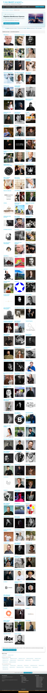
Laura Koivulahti (29, 490)
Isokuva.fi (5, 269)
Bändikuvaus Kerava (5, 658)
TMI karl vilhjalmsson (8, 59)
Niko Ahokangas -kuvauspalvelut (7, 595)
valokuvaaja (5, 690)
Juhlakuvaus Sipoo (5, 667)
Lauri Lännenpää (18, 451)
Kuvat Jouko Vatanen (30, 569)
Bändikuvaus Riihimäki (36, 660)
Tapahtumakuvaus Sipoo (20, 667)
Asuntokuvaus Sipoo (5, 665)
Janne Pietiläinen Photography (7, 308)
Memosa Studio (29, 255)
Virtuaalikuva (17, 503)
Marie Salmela (28, 516)
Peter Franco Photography (17, 517)
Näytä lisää (23, 682)
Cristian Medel (28, 294)
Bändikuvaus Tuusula (22, 658)
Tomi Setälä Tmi (18, 190)
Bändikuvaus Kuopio (39, 680)
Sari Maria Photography (30, 556)
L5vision (5, 203)
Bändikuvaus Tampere (39, 684)
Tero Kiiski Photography (19, 307)
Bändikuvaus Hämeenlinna (40, 677)
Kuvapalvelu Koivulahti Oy (8, 373)
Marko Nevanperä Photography (29, 100)
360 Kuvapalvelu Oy (7, 360)
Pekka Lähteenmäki (19, 164)
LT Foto (16, 47)
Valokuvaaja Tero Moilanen (18, 243)
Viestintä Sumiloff (18, 386)
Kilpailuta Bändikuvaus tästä (9, 649)
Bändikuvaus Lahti (39, 681)
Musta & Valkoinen (7, 190)
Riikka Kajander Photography (7, 178)
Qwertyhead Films (29, 412)
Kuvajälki (5, 608)
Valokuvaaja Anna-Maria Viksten (31, 477)
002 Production (18, 439)
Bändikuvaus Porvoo (5, 660)
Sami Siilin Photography (19, 72)
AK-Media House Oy (8, 229)
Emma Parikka (6, 412)
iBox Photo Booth (7, 633)
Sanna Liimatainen (29, 581)
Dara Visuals (28, 620)
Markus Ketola (7, 516)
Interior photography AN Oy (30, 203)
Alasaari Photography (8, 569)
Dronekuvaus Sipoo (13, 665)
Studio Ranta (28, 85)
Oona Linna (17, 229)
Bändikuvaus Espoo (28, 660)
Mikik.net (28, 451)
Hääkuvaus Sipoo (19, 665)
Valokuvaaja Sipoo (35, 667)
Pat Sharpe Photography (20, 34)
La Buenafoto (6, 543)
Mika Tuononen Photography (7, 335)
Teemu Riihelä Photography (17, 491)
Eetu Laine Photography (30, 269)
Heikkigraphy (6, 85)
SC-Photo (5, 581)
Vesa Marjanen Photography (18, 113)
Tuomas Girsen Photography (18, 86)
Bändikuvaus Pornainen (13, 658)
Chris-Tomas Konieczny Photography (19, 373)
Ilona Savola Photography (17, 178)
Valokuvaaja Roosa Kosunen (7, 530)
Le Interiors (6, 476)
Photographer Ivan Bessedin (7, 387)
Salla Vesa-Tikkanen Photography (8, 400)
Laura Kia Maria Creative (7, 282)
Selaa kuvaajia (23, 677)
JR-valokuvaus (6, 138)
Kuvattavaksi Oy (29, 360)
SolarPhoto (17, 151)
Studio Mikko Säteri (30, 164)
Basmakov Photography (8, 439)
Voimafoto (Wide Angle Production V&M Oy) (8, 321)
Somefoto (6, 490)
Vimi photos (6, 47)
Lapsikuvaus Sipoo (12, 667)
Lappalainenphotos (18, 595)
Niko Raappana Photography (7, 504)
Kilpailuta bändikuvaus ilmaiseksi (11, 23)
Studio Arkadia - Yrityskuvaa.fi (7, 295)
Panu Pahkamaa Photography (7, 452)
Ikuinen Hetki (17, 464)
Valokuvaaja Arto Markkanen (29, 217)
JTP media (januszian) (30, 281)
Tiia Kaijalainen (18, 608)
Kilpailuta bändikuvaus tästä (23, 691)
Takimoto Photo (7, 99)
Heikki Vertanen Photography (29, 230)
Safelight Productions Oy (31, 190)
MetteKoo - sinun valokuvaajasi (18, 557)
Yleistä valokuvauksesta (24, 680)
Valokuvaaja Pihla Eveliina (7, 426)
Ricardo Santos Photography (29, 335)
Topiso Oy (17, 281)
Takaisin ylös (23, 689)
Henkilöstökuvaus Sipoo (33, 665)
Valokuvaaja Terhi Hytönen (7, 113)
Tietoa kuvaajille (23, 679)
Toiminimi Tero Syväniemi (7, 348)
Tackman (27, 425)
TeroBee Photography (19, 99)
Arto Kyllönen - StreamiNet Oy (18, 413)
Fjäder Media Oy (18, 529)
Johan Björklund (29, 439)
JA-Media (27, 112)
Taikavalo (28, 151)
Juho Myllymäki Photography (18, 543)
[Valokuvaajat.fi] (14, 3)
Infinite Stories (18, 347)
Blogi (22, 681)
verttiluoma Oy (29, 543)
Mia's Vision (28, 242)
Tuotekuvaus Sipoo (28, 667)
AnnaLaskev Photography (28, 60)
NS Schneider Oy (29, 399)
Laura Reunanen (18, 334)
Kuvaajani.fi (28, 595)
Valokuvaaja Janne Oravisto (18, 582)
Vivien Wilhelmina (18, 476)
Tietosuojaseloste (42, 690)
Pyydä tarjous (23, 676)
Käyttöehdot (37, 690)
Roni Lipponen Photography (28, 73)
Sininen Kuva (28, 177)
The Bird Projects (29, 321)
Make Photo (6, 34)
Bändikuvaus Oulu (38, 682)
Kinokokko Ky (28, 347)
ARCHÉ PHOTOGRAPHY (8, 72)
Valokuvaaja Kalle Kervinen (7, 217)
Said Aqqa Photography (30, 138)
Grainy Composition (18, 360)
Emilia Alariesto (29, 47)
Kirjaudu (37, 6)
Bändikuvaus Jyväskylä (39, 679)
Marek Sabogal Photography (7, 621)
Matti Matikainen (18, 569)
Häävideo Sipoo (26, 665)
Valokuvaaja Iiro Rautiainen (18, 203)
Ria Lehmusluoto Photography (7, 243)
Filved (27, 125)
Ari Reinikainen (18, 294)
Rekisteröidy (42, 6)
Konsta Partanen (29, 529)
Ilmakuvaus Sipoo (41, 665)
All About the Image (19, 269)
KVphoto (16, 59)
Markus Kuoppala (7, 464)
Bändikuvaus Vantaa (38, 658)
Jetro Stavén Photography (17, 217)
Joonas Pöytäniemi (29, 386)
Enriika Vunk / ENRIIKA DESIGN (8, 151)
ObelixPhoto (6, 255)
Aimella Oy (17, 425)
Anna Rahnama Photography (18, 321)
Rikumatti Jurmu (18, 620)
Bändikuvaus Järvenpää (29, 658)
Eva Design (28, 464)
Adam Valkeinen (7, 556)
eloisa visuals (28, 373)
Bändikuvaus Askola (13, 660)
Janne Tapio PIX (18, 138)
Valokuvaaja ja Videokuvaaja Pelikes (8, 165)
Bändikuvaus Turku (39, 685)
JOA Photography (29, 307)
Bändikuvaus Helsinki (21, 660)
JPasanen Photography (19, 399)
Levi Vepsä (28, 34)
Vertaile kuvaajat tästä (27, 672)
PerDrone (27, 608)
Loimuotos (17, 125)
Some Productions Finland (18, 256)
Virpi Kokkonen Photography (7, 126)
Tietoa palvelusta (24, 678)
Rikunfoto (28, 503)
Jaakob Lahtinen (18, 633)
